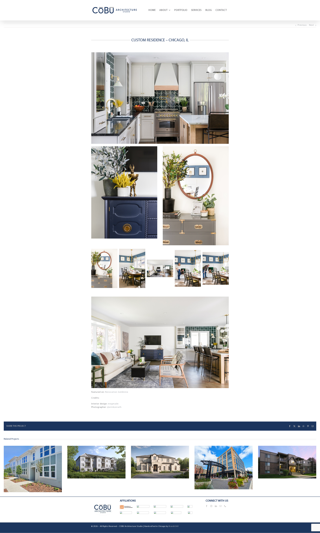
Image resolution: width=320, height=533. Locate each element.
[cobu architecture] (102, 498)
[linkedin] (216, 506)
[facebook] (207, 506)
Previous (302, 25)
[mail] (221, 506)
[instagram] (211, 506)
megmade (113, 404)
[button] (93, 268)
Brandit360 (174, 526)
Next (311, 25)
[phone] (225, 506)
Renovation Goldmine (116, 392)
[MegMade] (104, 268)
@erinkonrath (114, 407)
